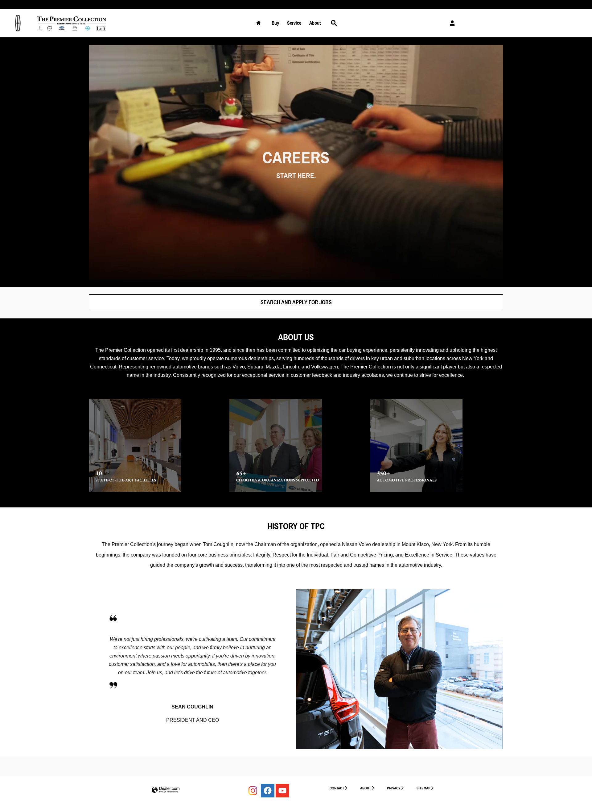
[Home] (17, 23)
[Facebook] (267, 790)
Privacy (394, 788)
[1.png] (135, 445)
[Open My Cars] (450, 23)
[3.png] (416, 445)
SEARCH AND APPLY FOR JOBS (296, 302)
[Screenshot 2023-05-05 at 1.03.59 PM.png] (113, 618)
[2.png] (275, 445)
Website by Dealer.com (165, 790)
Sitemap (423, 788)
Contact (337, 788)
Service (294, 23)
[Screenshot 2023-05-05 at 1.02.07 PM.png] (113, 685)
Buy (275, 23)
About (315, 23)
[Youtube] (282, 790)
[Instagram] (253, 790)
